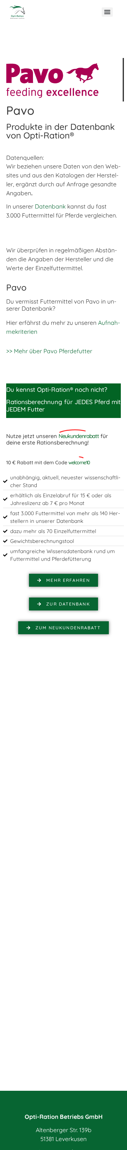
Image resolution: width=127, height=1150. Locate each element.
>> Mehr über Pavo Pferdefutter (49, 351)
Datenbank (50, 206)
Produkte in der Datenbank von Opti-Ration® (60, 131)
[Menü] (107, 12)
